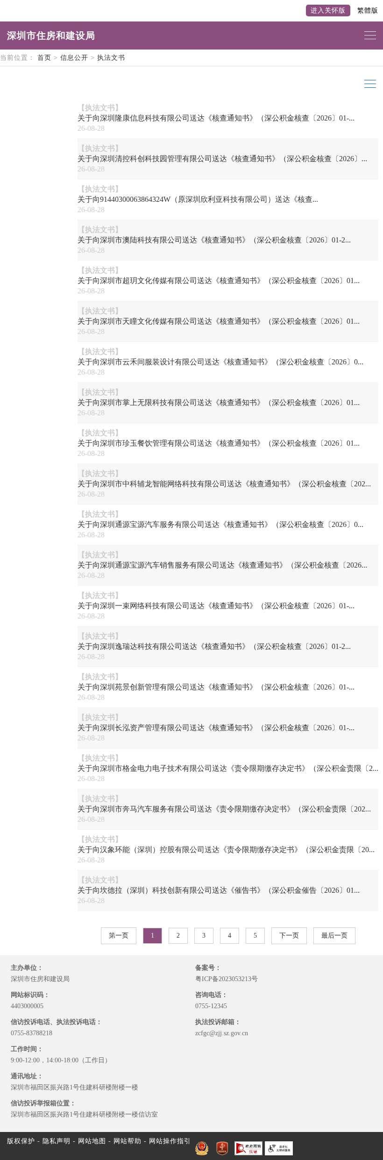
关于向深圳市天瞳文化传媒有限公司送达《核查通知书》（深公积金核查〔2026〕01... (219, 321)
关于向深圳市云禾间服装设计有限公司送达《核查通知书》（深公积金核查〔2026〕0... (220, 362)
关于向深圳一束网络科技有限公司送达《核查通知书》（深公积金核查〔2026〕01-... (216, 606)
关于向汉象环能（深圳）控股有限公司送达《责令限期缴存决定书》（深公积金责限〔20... (226, 850)
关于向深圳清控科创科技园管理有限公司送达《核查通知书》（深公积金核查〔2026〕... (222, 159)
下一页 (289, 935)
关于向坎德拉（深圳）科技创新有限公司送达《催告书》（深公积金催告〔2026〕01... (219, 890)
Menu (369, 84)
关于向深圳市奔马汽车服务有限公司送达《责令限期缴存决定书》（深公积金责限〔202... (224, 809)
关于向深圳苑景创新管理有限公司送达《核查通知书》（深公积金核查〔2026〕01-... (216, 687)
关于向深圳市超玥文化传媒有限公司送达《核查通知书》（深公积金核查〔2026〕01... (219, 281)
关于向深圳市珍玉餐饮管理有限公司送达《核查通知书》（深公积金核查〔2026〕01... (219, 443)
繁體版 (367, 10)
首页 (44, 57)
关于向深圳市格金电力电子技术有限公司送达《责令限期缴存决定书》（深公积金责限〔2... (228, 768)
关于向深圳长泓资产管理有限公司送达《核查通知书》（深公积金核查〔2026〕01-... (216, 728)
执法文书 (111, 57)
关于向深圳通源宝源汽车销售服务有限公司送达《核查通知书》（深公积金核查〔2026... (222, 565)
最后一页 (334, 935)
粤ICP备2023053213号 (226, 978)
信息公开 (74, 57)
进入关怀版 (328, 10)
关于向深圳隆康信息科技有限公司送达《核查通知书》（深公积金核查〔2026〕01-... (216, 118)
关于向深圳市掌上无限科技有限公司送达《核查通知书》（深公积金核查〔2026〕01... (219, 402)
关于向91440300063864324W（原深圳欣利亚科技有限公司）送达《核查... (198, 199)
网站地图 (92, 1141)
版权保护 (21, 1141)
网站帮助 (127, 1141)
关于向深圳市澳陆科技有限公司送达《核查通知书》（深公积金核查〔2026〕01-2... (214, 240)
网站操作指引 (170, 1141)
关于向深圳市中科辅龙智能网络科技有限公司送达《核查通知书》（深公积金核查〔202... (224, 484)
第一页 (118, 935)
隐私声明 (57, 1141)
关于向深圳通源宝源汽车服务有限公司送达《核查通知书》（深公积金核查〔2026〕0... (220, 524)
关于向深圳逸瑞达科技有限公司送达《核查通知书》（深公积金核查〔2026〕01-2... (214, 646)
